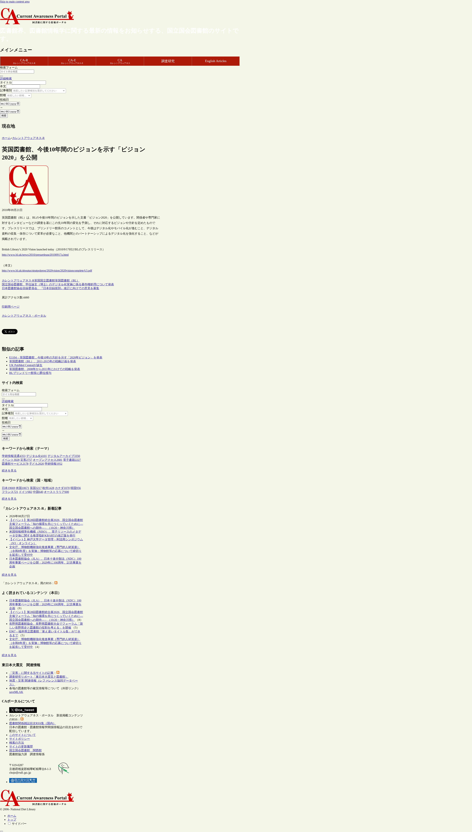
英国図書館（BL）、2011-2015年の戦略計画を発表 (42, 361)
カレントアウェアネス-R (18, 280)
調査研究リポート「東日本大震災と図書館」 (38, 676)
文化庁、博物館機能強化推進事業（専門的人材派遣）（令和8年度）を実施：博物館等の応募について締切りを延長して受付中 (45, 551)
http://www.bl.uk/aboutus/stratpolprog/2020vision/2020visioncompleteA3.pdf (47, 270)
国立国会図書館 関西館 (25, 750)
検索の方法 (16, 742)
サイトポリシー (19, 738)
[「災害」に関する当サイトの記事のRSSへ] (57, 672)
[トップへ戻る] (1, 831)
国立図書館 (47, 280)
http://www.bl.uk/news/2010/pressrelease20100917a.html (35, 254)
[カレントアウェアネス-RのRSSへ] (55, 583)
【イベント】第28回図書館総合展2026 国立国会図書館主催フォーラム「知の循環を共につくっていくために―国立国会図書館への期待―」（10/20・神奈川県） (46, 523)
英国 (37, 280)
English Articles (215, 61)
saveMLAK (16, 692)
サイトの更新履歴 (21, 746)
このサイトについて (22, 734)
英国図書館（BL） (67, 280)
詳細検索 (6, 78)
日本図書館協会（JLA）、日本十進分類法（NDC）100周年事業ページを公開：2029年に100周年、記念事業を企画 (45, 562)
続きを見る (9, 470)
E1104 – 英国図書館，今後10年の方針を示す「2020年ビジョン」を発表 (55, 357)
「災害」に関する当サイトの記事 (31, 672)
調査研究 (168, 61)
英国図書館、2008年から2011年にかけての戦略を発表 (44, 369)
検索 (3, 115)
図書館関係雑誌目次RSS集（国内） (32, 723)
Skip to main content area (15, 1)
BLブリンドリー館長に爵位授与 (30, 372)
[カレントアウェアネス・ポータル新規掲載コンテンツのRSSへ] (21, 719)
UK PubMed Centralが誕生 (25, 365)
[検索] (1, 76)
